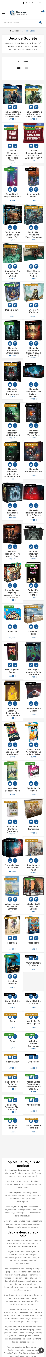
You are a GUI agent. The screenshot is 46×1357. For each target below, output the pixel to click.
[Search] (40, 22)
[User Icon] (37, 12)
